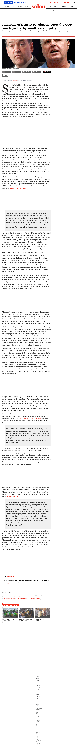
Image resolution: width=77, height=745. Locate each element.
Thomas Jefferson (35, 598)
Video (71, 6)
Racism (39, 596)
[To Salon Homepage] (38, 6)
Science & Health (54, 6)
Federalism (27, 596)
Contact (38, 683)
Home (37, 676)
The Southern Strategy (23, 598)
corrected (14, 80)
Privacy (38, 685)
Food (26, 6)
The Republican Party (9, 598)
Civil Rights (19, 596)
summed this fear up (13, 496)
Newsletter (54, 2)
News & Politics (9, 6)
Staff (37, 680)
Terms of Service (38, 690)
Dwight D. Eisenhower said (18, 188)
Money (64, 6)
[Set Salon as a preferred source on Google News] (47, 72)
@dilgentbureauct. (13, 584)
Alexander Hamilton (8, 596)
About (37, 678)
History (33, 596)
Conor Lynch (8, 34)
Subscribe (8, 2)
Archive (38, 694)
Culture (19, 6)
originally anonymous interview (30, 418)
